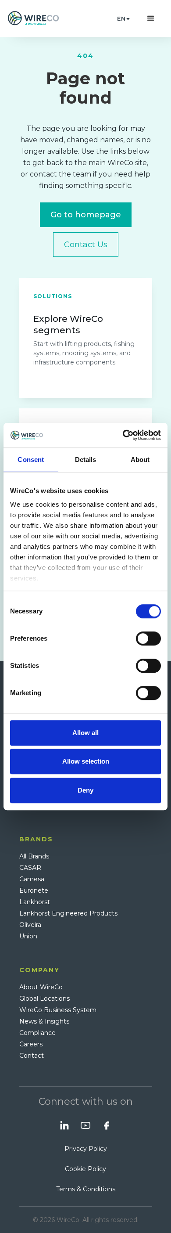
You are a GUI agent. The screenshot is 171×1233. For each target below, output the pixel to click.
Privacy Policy (85, 1149)
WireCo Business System (57, 1010)
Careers (31, 1044)
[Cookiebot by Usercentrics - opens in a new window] (123, 435)
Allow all (85, 732)
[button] (123, 18)
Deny (85, 790)
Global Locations (44, 998)
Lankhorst (34, 902)
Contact (31, 1056)
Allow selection (85, 761)
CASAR (30, 868)
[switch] (148, 638)
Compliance (37, 1033)
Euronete (33, 890)
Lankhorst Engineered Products (68, 913)
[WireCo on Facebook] (106, 1125)
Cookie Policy (85, 1169)
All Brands (34, 856)
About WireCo (41, 987)
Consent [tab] (31, 459)
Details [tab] (85, 459)
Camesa (31, 879)
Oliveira (30, 925)
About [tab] (140, 459)
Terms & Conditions (85, 1189)
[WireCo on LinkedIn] (64, 1125)
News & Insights (44, 1021)
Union (28, 936)
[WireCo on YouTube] (85, 1125)
